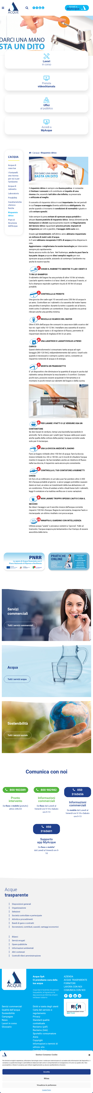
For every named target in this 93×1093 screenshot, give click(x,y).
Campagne (7, 1016)
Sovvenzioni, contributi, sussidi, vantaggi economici (35, 927)
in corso (46, 63)
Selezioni (16, 911)
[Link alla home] (30, 153)
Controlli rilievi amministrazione (26, 955)
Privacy (36, 1016)
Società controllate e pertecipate (27, 915)
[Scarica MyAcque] (77, 7)
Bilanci (15, 937)
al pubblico (46, 107)
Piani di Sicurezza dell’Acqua (12, 223)
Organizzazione (19, 908)
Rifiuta (46, 1078)
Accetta (46, 1072)
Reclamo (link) (40, 1030)
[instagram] (36, 7)
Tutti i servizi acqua (17, 679)
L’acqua (36, 153)
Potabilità (12, 197)
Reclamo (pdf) (40, 1026)
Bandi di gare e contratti (23, 923)
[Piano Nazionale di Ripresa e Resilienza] (24, 561)
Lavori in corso (9, 1023)
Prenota (46, 85)
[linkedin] (42, 7)
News (5, 1020)
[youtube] (39, 7)
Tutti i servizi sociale (18, 735)
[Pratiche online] (68, 561)
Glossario (7, 1026)
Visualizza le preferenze (46, 1085)
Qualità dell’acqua (11, 1010)
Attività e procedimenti (22, 919)
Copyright (38, 1040)
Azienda (68, 976)
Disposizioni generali (21, 904)
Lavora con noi (73, 986)
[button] (89, 1055)
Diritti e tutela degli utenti (45, 1006)
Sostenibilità (8, 1013)
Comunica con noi (74, 990)
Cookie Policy (46, 1090)
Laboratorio (13, 193)
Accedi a (46, 129)
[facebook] (33, 7)
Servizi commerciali (12, 1006)
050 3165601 (46, 829)
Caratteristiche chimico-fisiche (15, 205)
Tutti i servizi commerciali (20, 625)
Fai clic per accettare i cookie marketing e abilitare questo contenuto (58, 401)
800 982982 (48, 790)
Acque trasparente (75, 980)
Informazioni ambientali (23, 948)
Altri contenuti (18, 952)
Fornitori (69, 983)
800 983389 (17, 790)
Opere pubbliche (19, 944)
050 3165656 (78, 792)
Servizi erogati (18, 940)
